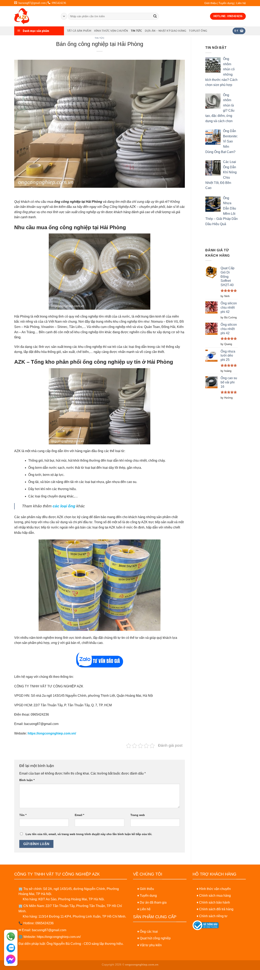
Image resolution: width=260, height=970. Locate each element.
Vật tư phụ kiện (151, 945)
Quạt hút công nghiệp (155, 938)
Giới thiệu (210, 3)
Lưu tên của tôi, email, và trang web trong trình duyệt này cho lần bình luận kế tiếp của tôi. (89, 834)
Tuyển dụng (226, 3)
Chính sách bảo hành (214, 902)
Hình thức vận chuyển (111, 31)
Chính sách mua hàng (215, 895)
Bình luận (27, 780)
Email (79, 815)
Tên (22, 815)
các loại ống (64, 506)
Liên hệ (241, 3)
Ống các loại (149, 931)
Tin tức (136, 31)
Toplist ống (198, 31)
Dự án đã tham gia (153, 902)
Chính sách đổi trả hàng (216, 909)
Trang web (137, 815)
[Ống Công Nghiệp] (34, 16)
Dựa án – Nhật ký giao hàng (165, 31)
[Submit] (155, 16)
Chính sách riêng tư (213, 916)
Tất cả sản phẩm (79, 31)
